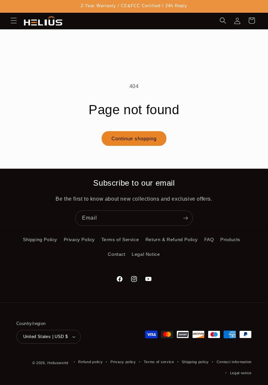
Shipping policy (195, 362)
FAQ (209, 239)
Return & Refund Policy (171, 239)
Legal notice (241, 373)
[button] (14, 20)
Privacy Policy (79, 239)
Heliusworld (57, 363)
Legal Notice (146, 254)
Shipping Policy (40, 239)
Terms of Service (120, 239)
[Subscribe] (185, 218)
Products (230, 239)
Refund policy (90, 362)
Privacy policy (123, 362)
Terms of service (159, 362)
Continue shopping (134, 138)
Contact (116, 254)
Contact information (234, 362)
